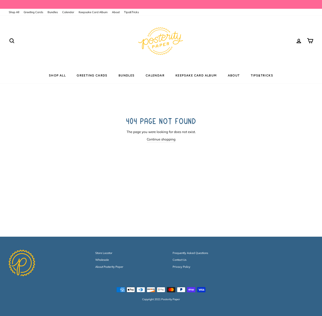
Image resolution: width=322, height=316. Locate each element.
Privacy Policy (181, 266)
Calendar (68, 12)
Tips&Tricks (131, 12)
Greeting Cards (33, 12)
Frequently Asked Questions (190, 253)
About (116, 12)
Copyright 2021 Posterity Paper (161, 299)
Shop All (14, 12)
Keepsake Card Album (93, 12)
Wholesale (102, 259)
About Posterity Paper (109, 266)
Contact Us (179, 259)
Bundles (53, 12)
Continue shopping (161, 139)
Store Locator (103, 253)
